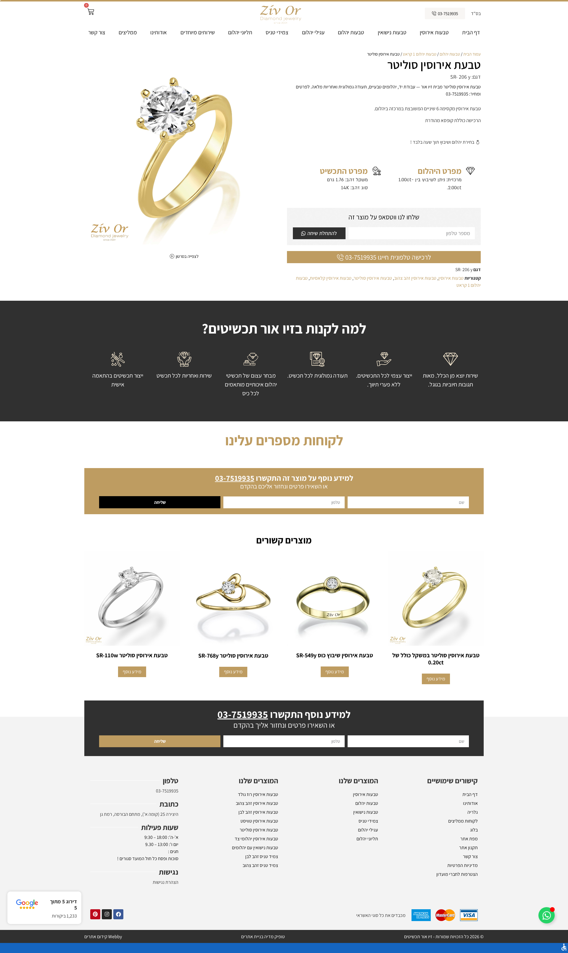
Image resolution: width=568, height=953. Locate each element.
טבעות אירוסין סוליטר (373, 278)
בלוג (474, 830)
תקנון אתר (468, 847)
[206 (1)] (184, 148)
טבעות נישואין (392, 32)
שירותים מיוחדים (197, 32)
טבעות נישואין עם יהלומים (255, 847)
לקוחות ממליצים (463, 821)
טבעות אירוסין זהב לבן (258, 812)
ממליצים (128, 32)
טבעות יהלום (351, 32)
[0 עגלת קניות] (90, 11)
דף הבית (471, 32)
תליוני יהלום (240, 32)
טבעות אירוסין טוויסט (259, 821)
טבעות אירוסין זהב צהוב (415, 278)
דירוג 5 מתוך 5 (63, 904)
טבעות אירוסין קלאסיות (330, 278)
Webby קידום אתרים (103, 936)
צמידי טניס (277, 32)
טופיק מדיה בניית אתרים (263, 936)
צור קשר (96, 32)
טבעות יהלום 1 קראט (419, 54)
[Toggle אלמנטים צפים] (546, 915)
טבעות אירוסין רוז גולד (258, 794)
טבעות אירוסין (434, 32)
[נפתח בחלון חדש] (118, 914)
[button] (284, 948)
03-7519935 (167, 791)
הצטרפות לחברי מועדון (457, 874)
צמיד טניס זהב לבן (261, 856)
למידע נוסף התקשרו (284, 714)
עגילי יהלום (313, 32)
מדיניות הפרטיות (462, 865)
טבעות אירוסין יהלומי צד (256, 839)
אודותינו (158, 32)
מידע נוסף (436, 679)
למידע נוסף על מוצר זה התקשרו (284, 478)
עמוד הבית (472, 54)
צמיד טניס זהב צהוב (260, 865)
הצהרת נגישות (165, 882)
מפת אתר (469, 839)
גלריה (472, 812)
